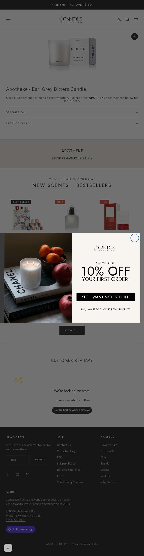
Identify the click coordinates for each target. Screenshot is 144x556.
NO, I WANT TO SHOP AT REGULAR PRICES (105, 309)
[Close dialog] (135, 238)
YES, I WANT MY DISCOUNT (106, 297)
